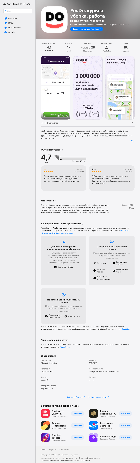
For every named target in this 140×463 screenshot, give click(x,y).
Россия (43, 449)
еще (133, 141)
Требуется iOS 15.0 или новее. (102, 371)
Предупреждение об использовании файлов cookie (60, 460)
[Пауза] (59, 116)
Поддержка (85, 460)
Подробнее (127, 329)
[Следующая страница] (137, 47)
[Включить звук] (63, 116)
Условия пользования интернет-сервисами (57, 458)
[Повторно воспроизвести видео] (44, 116)
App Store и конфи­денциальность (88, 458)
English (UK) (53, 449)
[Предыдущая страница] (38, 47)
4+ (90, 380)
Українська (65, 449)
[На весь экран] (67, 116)
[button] (18, 18)
